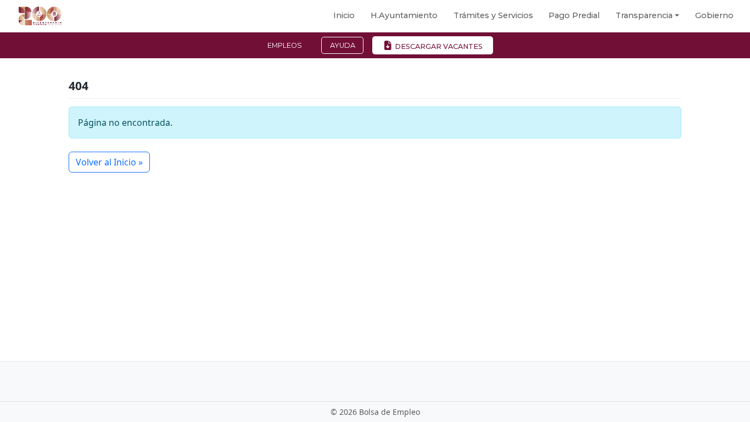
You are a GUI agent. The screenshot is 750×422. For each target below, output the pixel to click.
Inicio (344, 15)
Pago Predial (574, 15)
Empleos (284, 45)
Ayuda (342, 45)
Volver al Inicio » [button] (109, 162)
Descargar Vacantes (438, 46)
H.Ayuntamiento (404, 15)
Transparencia (644, 15)
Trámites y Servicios (493, 15)
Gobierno (714, 15)
